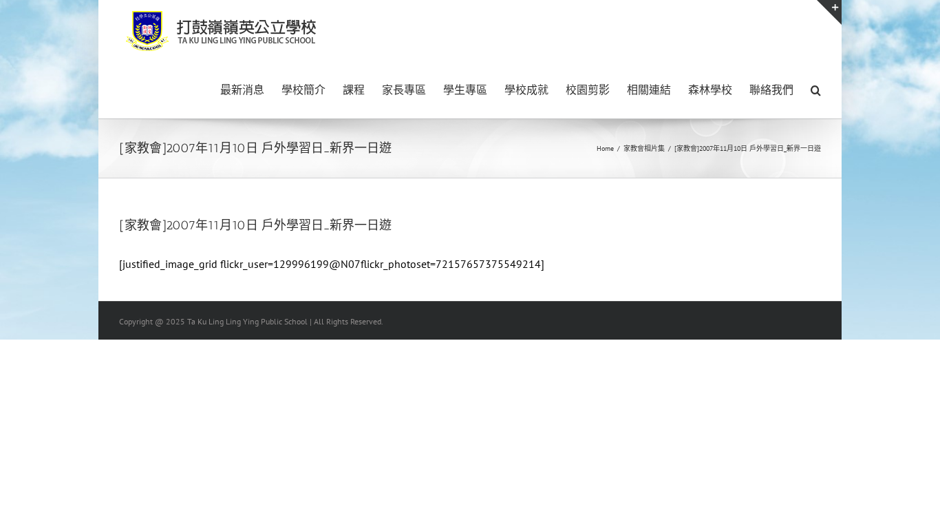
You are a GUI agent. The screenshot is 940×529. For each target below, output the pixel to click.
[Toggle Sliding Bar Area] (829, 12)
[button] (816, 88)
